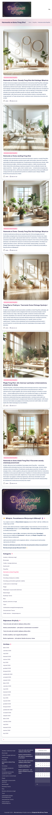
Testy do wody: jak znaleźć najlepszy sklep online (16, 631)
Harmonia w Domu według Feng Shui (17, 156)
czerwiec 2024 (7, 721)
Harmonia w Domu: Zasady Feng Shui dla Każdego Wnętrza (25, 80)
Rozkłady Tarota (7, 595)
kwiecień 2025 (7, 692)
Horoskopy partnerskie (14, 581)
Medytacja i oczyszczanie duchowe (12, 589)
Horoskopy (6, 575)
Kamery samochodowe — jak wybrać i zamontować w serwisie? (20, 627)
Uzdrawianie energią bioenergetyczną (13, 607)
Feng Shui (5, 569)
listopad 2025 (7, 671)
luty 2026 (5, 662)
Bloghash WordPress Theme (40, 812)
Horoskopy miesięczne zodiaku (11, 578)
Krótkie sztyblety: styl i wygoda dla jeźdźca (15, 634)
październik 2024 (7, 709)
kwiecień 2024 (7, 727)
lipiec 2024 (6, 718)
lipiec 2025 (6, 683)
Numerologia (6, 592)
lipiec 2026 (6, 647)
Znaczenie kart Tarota (9, 610)
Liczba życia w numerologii (10, 584)
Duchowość (6, 566)
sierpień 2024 (6, 715)
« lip (37, 784)
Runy (4, 598)
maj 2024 (5, 724)
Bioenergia (6, 560)
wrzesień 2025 (7, 677)
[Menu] (49, 9)
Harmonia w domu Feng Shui (10, 77)
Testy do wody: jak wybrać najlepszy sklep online (16, 624)
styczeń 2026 (6, 665)
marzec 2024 (6, 730)
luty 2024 (5, 733)
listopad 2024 (7, 706)
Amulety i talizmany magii (9, 557)
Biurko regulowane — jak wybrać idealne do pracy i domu (19, 638)
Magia (4, 587)
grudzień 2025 (7, 668)
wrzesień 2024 (7, 712)
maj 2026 (5, 653)
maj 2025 (5, 689)
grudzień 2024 (7, 704)
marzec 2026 (6, 659)
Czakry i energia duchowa (10, 563)
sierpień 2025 (6, 680)
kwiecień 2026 (7, 656)
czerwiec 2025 (7, 686)
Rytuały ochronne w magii (10, 601)
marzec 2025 (6, 695)
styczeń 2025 (6, 701)
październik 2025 (7, 674)
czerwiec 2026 (7, 650)
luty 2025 (5, 698)
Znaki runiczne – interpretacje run (12, 613)
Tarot (4, 604)
